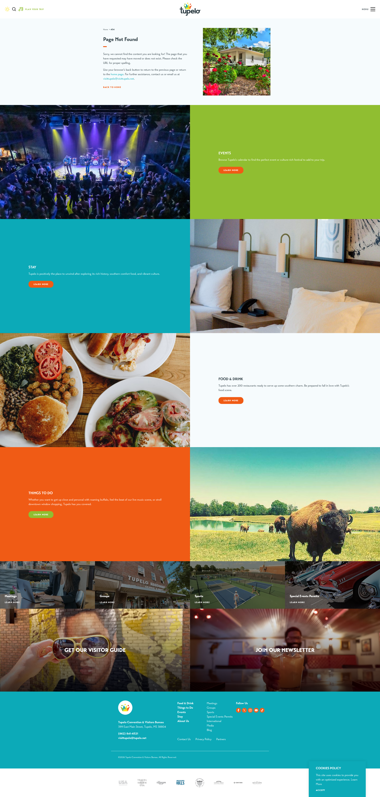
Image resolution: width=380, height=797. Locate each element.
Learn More (231, 170)
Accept (320, 790)
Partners (221, 739)
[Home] (190, 9)
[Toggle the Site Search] (14, 9)
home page (117, 74)
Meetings (212, 703)
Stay (180, 716)
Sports (210, 712)
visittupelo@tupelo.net (132, 738)
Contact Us (184, 739)
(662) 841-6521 (128, 733)
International (214, 721)
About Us (183, 721)
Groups (211, 708)
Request (95, 651)
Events (181, 712)
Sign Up (285, 651)
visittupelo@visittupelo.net (118, 78)
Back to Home (112, 87)
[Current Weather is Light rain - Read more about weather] (7, 9)
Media (210, 725)
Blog (209, 730)
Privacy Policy (203, 739)
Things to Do (185, 708)
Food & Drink (185, 703)
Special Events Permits (220, 716)
